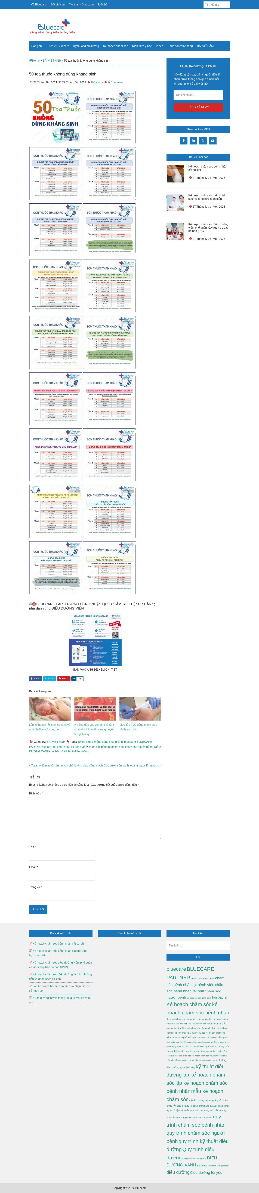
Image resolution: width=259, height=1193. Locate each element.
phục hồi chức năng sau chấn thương (208, 1110)
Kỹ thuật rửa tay (187, 1067)
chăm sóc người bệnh (139, 746)
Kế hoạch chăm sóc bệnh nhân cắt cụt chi (59, 943)
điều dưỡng (178, 1172)
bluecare (129, 741)
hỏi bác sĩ (57, 751)
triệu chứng (200, 1158)
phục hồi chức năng (177, 1105)
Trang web (35, 887)
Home (36, 60)
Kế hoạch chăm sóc (188, 1004)
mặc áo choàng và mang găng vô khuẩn (208, 1100)
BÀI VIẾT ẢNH (52, 60)
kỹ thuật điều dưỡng (76, 751)
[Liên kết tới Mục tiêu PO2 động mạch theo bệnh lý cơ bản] (140, 699)
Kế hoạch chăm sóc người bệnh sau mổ (193, 1051)
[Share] (73, 678)
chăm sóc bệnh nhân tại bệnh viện (65, 746)
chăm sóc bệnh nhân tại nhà (106, 746)
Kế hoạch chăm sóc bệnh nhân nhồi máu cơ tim (189, 1019)
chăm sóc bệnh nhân (202, 978)
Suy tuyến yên (188, 1159)
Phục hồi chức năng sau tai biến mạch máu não (189, 1117)
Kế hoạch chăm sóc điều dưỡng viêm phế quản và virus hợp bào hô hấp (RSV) (208, 227)
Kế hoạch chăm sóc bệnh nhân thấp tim (200, 1028)
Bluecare (141, 1187)
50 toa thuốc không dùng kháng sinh (100, 741)
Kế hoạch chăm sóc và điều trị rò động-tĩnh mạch (196, 1060)
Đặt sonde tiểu (204, 1165)
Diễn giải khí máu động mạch (199, 998)
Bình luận (36, 793)
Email (33, 867)
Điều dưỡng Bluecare (53, 26)
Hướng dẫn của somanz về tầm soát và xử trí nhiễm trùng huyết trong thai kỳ (94, 729)
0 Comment (115, 82)
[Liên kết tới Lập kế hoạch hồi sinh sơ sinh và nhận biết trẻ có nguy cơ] (50, 699)
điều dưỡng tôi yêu (206, 1172)
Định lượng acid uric (220, 1166)
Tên (32, 846)
